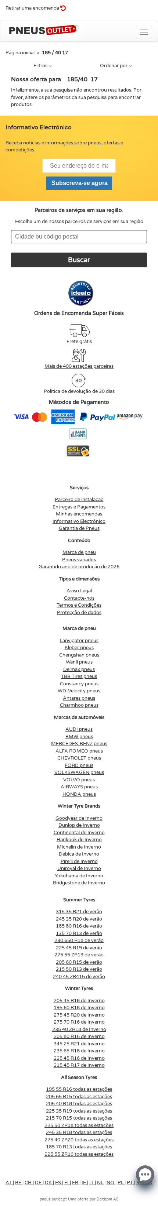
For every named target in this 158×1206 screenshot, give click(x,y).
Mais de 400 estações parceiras (79, 366)
